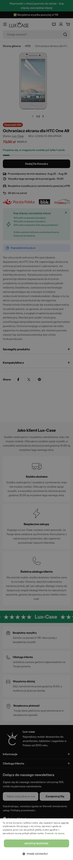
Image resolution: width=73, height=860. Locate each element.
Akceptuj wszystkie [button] (36, 843)
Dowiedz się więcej (54, 833)
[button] (36, 854)
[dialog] (36, 839)
